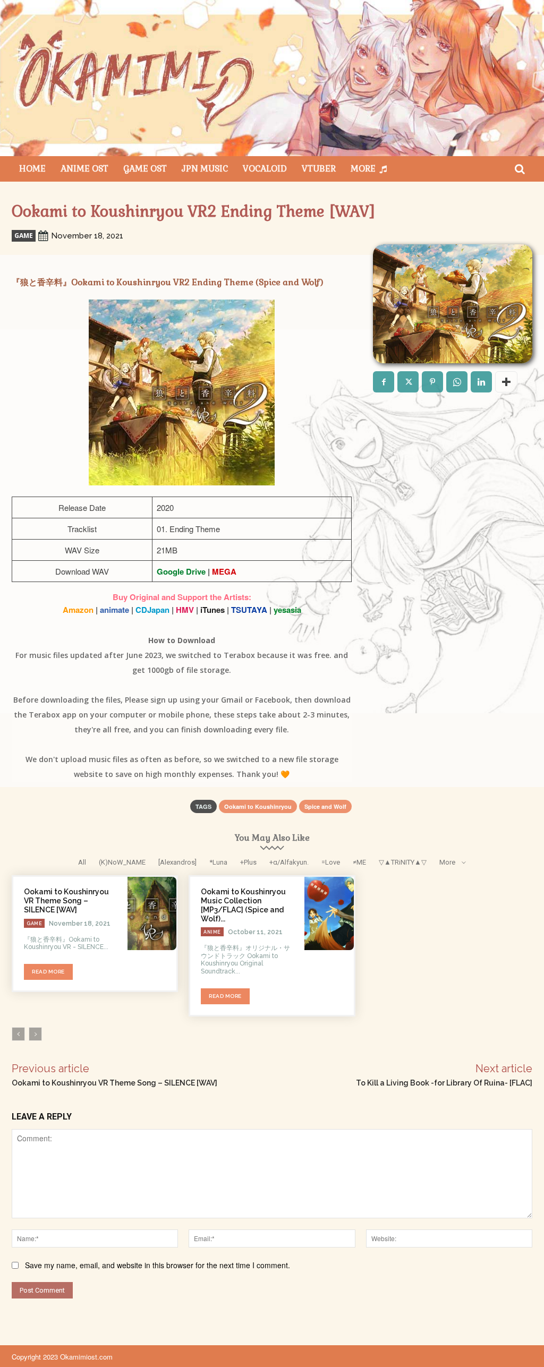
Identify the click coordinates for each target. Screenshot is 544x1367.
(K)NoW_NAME (122, 862)
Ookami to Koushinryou (258, 806)
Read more (48, 972)
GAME (23, 235)
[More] (506, 381)
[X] (408, 381)
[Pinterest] (432, 381)
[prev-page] (18, 1034)
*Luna (218, 862)
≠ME (359, 862)
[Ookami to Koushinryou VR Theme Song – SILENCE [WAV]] (152, 913)
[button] (519, 169)
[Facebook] (383, 381)
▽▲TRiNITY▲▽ (403, 862)
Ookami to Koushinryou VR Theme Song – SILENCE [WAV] (66, 900)
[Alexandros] (177, 862)
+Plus (248, 862)
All (82, 862)
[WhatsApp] (457, 381)
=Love (330, 862)
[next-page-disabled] (35, 1034)
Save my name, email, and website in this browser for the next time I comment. (157, 1265)
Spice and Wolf (325, 806)
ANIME (212, 932)
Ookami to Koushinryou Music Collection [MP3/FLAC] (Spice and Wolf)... (243, 904)
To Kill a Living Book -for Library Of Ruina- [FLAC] (444, 1083)
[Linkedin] (481, 381)
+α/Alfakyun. (289, 862)
